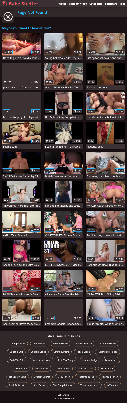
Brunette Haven (107, 343)
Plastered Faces (86, 376)
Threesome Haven (89, 385)
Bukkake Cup (16, 351)
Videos (62, 3)
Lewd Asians (20, 368)
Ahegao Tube (18, 343)
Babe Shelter (23, 3)
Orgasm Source (42, 376)
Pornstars (111, 3)
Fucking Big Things (107, 351)
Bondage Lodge (83, 343)
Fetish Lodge (83, 351)
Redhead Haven (110, 376)
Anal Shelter (39, 343)
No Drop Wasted (17, 376)
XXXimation (112, 385)
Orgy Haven (64, 376)
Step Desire (39, 385)
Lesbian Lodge (89, 360)
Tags (122, 3)
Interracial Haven (41, 360)
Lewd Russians (85, 368)
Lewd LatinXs (63, 368)
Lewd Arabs (111, 360)
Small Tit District (17, 385)
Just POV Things (66, 360)
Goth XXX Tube (17, 360)
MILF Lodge (107, 368)
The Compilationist (63, 385)
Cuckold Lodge (38, 351)
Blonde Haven (60, 343)
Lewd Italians (42, 368)
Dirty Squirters (61, 351)
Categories (96, 3)
